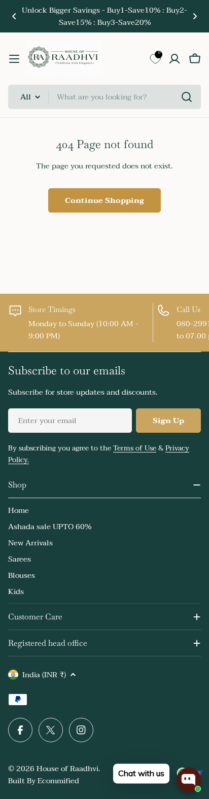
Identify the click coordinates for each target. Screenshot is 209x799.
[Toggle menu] (14, 59)
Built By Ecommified (43, 780)
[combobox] (104, 97)
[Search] (187, 97)
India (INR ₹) (44, 675)
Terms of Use (134, 448)
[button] (14, 16)
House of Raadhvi (67, 768)
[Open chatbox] (189, 780)
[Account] (174, 59)
